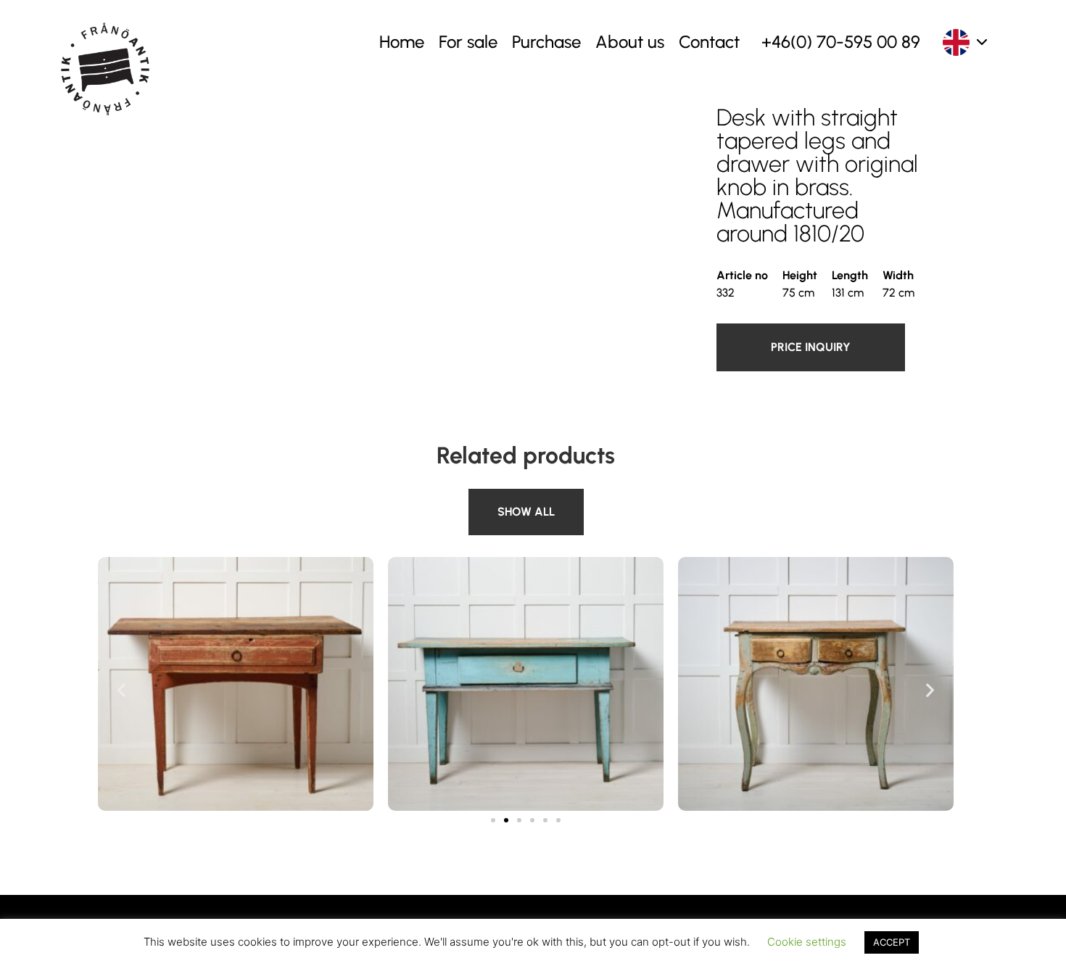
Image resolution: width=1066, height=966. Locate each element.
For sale (468, 41)
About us (629, 41)
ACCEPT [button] (891, 942)
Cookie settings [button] (806, 942)
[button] (121, 690)
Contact (709, 41)
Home (401, 41)
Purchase (546, 41)
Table (485, 497)
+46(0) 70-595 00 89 (840, 41)
